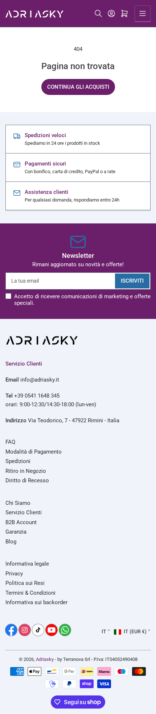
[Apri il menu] (143, 13)
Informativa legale (27, 564)
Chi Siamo (17, 503)
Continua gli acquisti (78, 87)
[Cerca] (98, 13)
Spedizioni (17, 461)
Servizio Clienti (23, 512)
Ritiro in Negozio (25, 471)
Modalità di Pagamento (33, 451)
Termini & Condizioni (30, 593)
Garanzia (15, 531)
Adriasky (45, 659)
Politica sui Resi (25, 583)
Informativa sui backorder (36, 602)
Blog (10, 541)
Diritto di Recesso (27, 480)
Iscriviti (132, 281)
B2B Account (21, 522)
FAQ (10, 442)
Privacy (14, 573)
